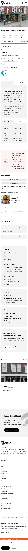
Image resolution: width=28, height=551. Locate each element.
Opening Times (7, 121)
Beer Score (15, 179)
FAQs (24, 453)
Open (5, 52)
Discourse (3, 505)
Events (3, 476)
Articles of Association (6, 496)
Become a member (7, 231)
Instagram (14, 67)
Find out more (20, 168)
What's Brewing (5, 508)
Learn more (18, 543)
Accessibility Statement (7, 493)
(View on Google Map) (9, 60)
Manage (14, 547)
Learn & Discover (5, 486)
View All (25, 359)
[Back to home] (5, 3)
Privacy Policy (4, 491)
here (15, 518)
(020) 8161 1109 (7, 64)
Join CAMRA (4, 463)
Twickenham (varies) (20, 212)
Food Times (20, 121)
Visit (2, 468)
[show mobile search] (23, 3)
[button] (26, 379)
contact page (6, 454)
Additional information (20, 82)
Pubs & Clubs (4, 471)
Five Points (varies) (10, 212)
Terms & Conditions (6, 503)
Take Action (4, 473)
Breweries (3, 478)
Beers (2, 480)
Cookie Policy (4, 498)
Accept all (5, 547)
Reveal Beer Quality (7, 46)
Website (5, 67)
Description (7, 83)
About (2, 466)
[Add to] (24, 365)
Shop (2, 488)
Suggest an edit (9, 347)
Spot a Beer (15, 183)
